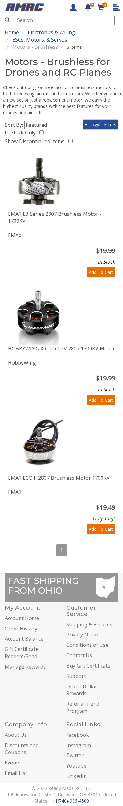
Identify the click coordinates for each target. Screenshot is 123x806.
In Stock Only (21, 132)
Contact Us (79, 655)
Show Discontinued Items (36, 141)
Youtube (76, 765)
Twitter (75, 755)
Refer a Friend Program (82, 707)
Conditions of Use (87, 644)
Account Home (22, 618)
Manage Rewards (25, 666)
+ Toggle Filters (100, 124)
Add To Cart (101, 272)
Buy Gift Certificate (88, 665)
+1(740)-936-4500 (70, 801)
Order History (21, 628)
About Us (16, 734)
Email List (16, 773)
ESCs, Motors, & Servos (39, 39)
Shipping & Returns (89, 624)
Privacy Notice (83, 634)
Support (76, 676)
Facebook (77, 734)
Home (12, 32)
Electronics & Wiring (51, 32)
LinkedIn (76, 776)
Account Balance (24, 638)
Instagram (78, 745)
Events (12, 762)
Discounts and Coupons (21, 749)
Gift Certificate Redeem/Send (21, 653)
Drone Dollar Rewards (81, 690)
